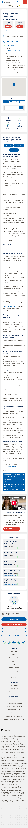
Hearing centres (14, 697)
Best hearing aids (14, 692)
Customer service (14, 658)
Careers (14, 661)
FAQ (14, 150)
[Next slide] (26, 601)
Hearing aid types (14, 685)
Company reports (14, 674)
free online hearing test (9, 306)
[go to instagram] (18, 643)
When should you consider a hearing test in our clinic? (12, 475)
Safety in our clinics (14, 667)
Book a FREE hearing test (11, 529)
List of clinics (14, 630)
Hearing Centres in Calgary (14, 713)
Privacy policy (14, 671)
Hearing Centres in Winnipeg (14, 706)
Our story (14, 651)
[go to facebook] (9, 643)
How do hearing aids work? (11, 489)
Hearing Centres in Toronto (14, 700)
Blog (14, 664)
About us (14, 648)
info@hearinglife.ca (11, 45)
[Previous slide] (2, 601)
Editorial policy (14, 677)
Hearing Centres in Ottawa (14, 710)
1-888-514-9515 (14, 619)
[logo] (5, 2)
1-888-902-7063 (13, 41)
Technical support (14, 635)
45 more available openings (13, 31)
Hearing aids (9, 145)
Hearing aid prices (14, 688)
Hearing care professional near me (14, 719)
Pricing (19, 145)
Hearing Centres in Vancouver (14, 703)
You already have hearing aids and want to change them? (13, 485)
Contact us (14, 654)
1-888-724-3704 (12, 467)
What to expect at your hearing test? (12, 480)
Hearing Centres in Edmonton (14, 716)
